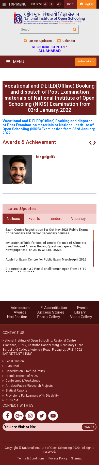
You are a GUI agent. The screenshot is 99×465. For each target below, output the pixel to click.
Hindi (70, 4)
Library (80, 312)
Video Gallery (81, 317)
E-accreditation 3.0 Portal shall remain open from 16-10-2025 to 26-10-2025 (47, 270)
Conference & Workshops (23, 380)
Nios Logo (49, 17)
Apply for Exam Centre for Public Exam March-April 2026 (46, 259)
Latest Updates (40, 41)
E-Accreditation (54, 307)
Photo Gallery (48, 317)
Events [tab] (34, 218)
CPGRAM (12, 400)
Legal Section (15, 361)
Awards (20, 312)
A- (45, 4)
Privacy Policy (57, 458)
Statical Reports (16, 390)
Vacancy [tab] (78, 218)
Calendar (68, 41)
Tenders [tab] (55, 218)
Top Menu (16, 4)
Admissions (86, 61)
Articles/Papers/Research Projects (29, 386)
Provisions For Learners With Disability (32, 395)
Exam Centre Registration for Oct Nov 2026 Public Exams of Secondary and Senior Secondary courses (47, 231)
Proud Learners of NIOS (22, 376)
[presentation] (90, 143)
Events (83, 307)
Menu (18, 61)
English (89, 4)
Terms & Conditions (31, 458)
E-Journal (12, 366)
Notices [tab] (13, 218)
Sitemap (76, 458)
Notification (17, 317)
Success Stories (50, 312)
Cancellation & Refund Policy (25, 371)
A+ (59, 4)
